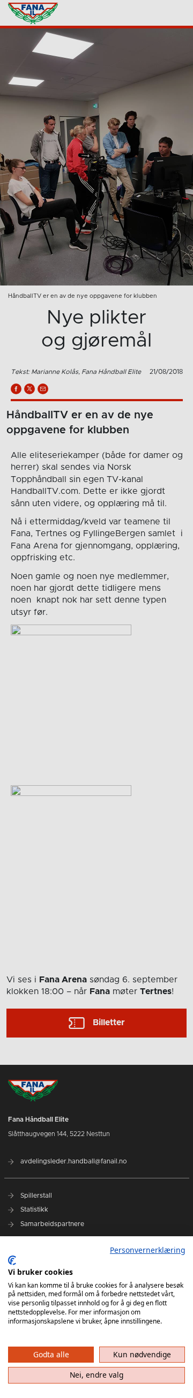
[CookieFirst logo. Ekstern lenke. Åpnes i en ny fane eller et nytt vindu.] (12, 1260)
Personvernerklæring (147, 1250)
